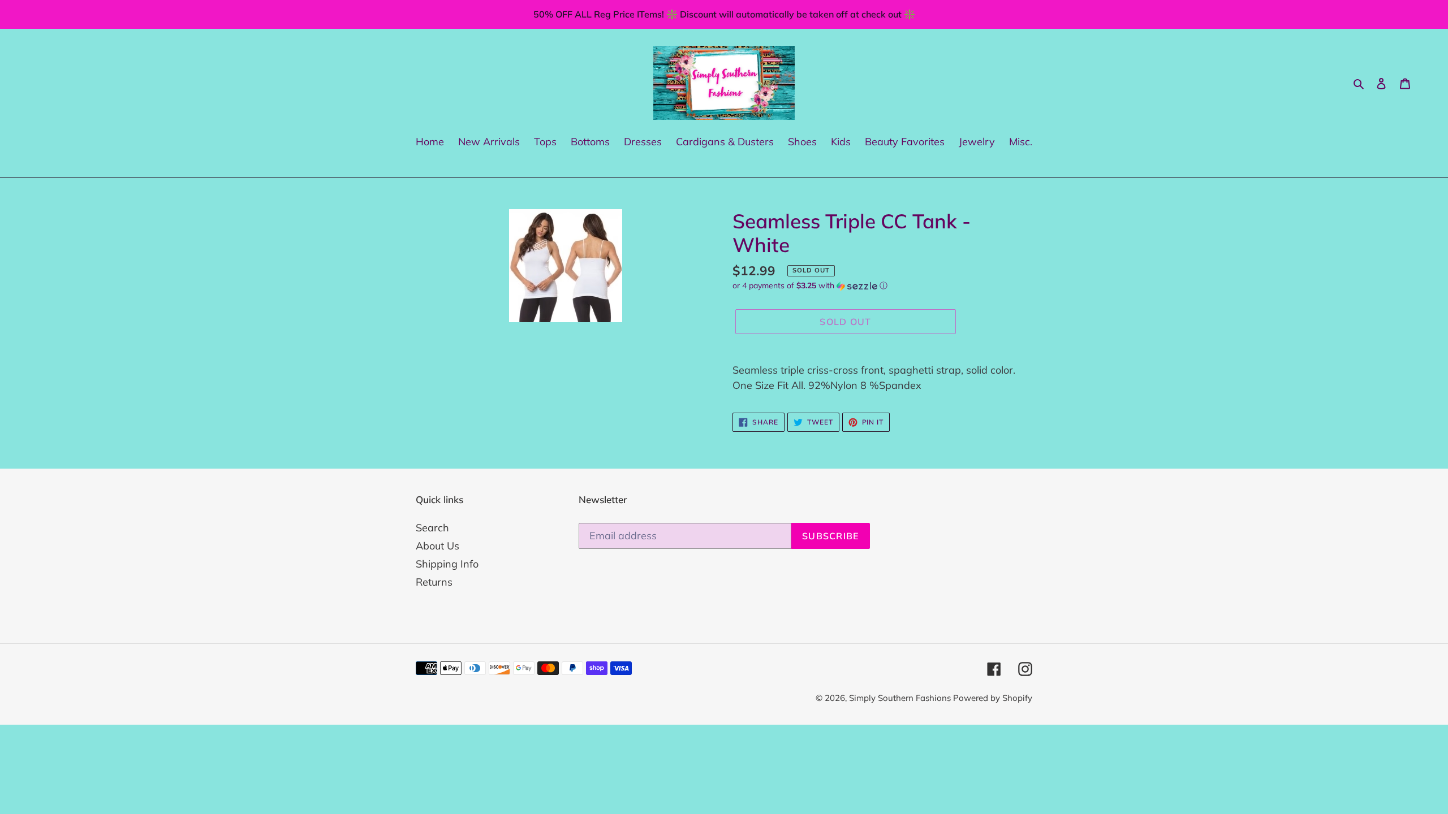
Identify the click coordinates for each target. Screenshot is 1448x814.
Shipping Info (447, 563)
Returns (434, 581)
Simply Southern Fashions (901, 697)
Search (432, 527)
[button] (809, 285)
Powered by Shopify (992, 697)
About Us (437, 545)
